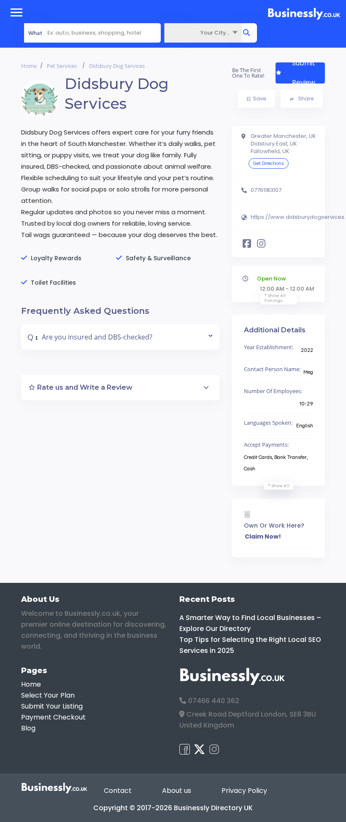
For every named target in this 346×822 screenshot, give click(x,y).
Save (259, 98)
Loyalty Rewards (56, 258)
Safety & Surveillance (158, 258)
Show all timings (275, 298)
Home (29, 66)
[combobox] (203, 33)
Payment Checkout (53, 717)
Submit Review (303, 73)
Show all (281, 485)
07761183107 (266, 190)
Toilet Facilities (53, 282)
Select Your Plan (48, 695)
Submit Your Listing (52, 706)
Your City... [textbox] (215, 33)
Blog (28, 728)
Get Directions (268, 163)
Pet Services (62, 66)
